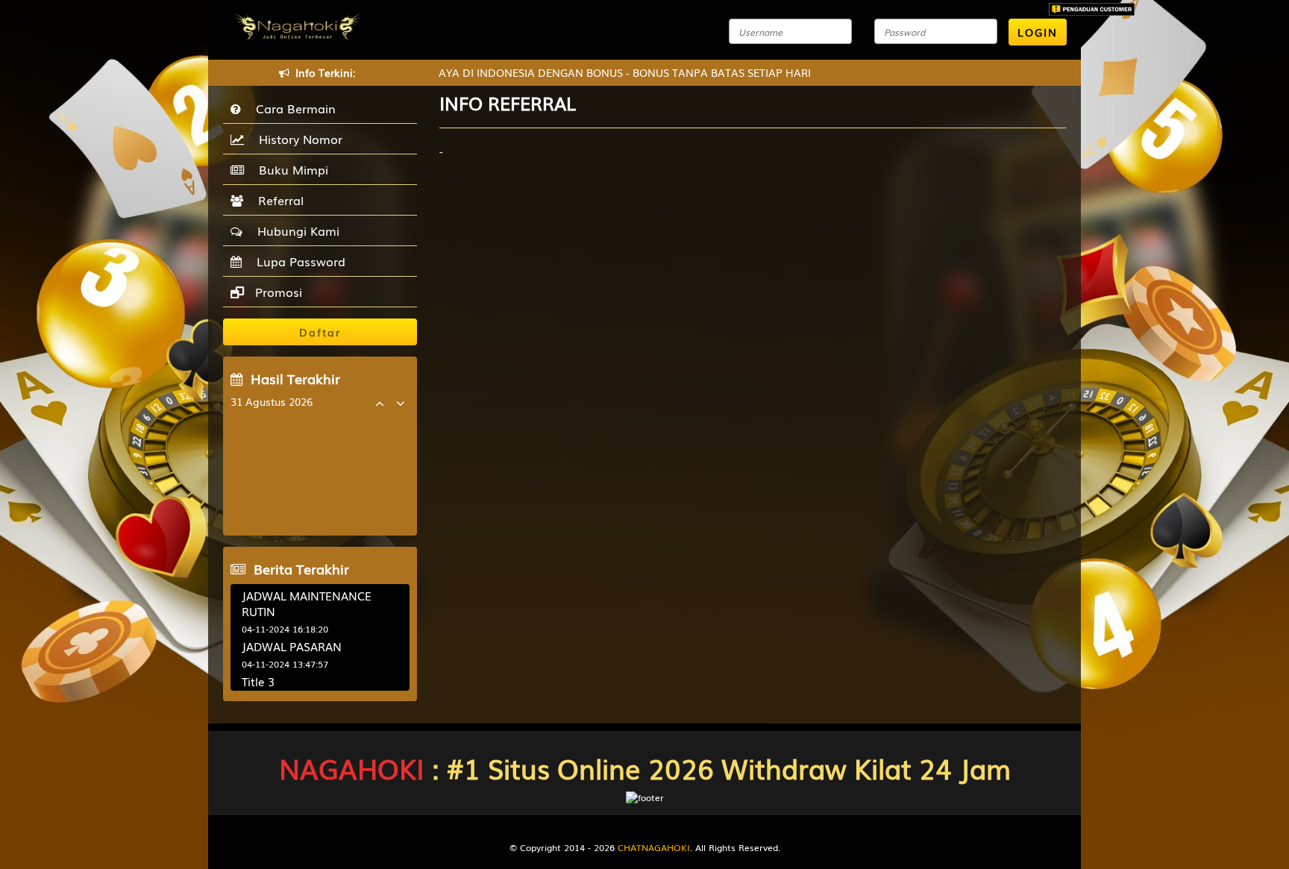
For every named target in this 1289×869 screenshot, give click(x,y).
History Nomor (296, 139)
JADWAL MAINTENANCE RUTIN (306, 603)
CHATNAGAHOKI (654, 847)
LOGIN (1037, 32)
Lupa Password (297, 261)
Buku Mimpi (289, 169)
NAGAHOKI (351, 768)
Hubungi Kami (294, 230)
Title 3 (258, 681)
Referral (277, 200)
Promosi (276, 292)
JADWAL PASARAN (292, 646)
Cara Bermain (292, 108)
